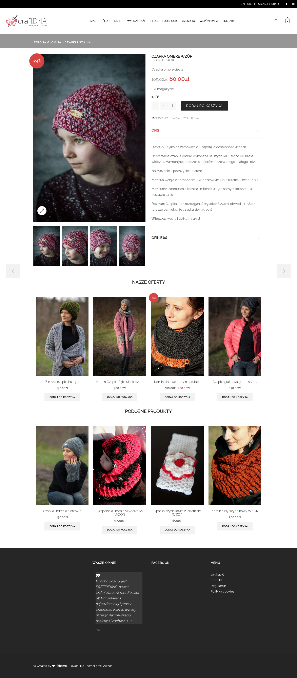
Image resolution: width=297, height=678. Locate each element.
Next (284, 271)
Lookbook (169, 20)
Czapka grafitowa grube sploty (235, 382)
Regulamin (218, 586)
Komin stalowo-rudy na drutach (177, 382)
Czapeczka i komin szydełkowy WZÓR (120, 512)
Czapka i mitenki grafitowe (62, 511)
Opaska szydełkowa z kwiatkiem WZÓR (177, 512)
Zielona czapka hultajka (62, 382)
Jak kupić (188, 20)
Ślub (106, 20)
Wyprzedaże (136, 20)
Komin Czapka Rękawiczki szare (119, 382)
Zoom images (41, 210)
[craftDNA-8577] (75, 246)
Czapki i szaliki (78, 42)
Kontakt (228, 20)
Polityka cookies (222, 591)
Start (94, 20)
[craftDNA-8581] (132, 246)
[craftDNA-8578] (46, 246)
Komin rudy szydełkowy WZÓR (235, 511)
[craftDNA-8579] (103, 246)
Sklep (118, 20)
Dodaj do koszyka (204, 106)
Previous (13, 271)
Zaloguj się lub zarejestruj (260, 4)
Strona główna (47, 42)
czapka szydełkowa (184, 118)
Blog (154, 20)
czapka (163, 118)
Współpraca (209, 20)
